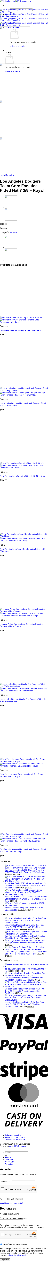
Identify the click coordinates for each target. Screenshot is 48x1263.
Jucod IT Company (17, 1146)
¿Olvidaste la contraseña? (11, 1203)
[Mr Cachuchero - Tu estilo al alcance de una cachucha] (15, 1)
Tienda (8, 1157)
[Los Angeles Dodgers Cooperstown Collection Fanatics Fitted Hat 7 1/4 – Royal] (11, 220)
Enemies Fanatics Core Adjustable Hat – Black (20, 330)
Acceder (19, 1199)
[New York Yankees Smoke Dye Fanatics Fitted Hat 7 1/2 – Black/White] (11, 207)
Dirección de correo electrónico (14, 1218)
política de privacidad (16, 1255)
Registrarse (5, 1260)
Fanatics (10, 175)
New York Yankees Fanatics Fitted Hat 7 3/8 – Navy (22, 476)
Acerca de (9, 1162)
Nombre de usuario (9, 1214)
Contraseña (5, 1181)
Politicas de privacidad (15, 1140)
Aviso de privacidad (13, 1135)
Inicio (2, 175)
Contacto (9, 1160)
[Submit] (6, 1155)
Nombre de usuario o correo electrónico (18, 1175)
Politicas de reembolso (15, 1137)
